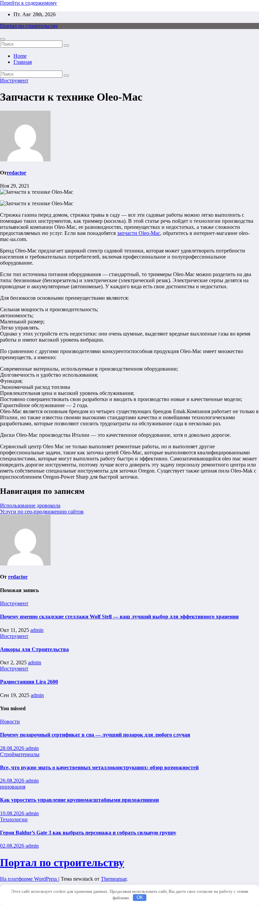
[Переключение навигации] (2, 39)
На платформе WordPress (29, 879)
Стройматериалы (19, 754)
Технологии (14, 819)
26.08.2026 (13, 780)
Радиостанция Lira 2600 (29, 682)
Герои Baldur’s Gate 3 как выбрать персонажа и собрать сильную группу (88, 832)
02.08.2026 (13, 846)
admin (37, 630)
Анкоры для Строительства (34, 649)
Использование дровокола (30, 505)
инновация (12, 787)
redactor (16, 173)
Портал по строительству (29, 26)
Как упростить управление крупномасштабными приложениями (79, 800)
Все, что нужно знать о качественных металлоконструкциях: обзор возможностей (99, 767)
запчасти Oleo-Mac (138, 233)
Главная (22, 62)
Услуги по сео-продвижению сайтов (42, 511)
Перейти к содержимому (28, 3)
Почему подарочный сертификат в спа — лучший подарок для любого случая (95, 735)
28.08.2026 (13, 748)
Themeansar (113, 879)
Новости (10, 721)
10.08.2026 (13, 813)
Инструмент (14, 80)
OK (140, 897)
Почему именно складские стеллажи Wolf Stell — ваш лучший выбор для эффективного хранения (119, 616)
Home (20, 56)
